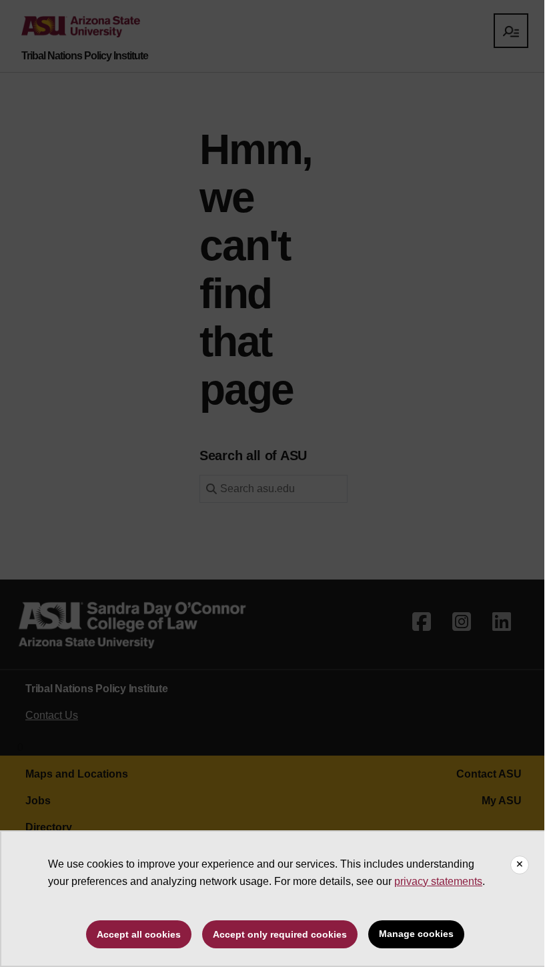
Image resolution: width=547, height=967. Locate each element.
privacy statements (438, 881)
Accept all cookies (139, 934)
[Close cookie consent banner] (519, 865)
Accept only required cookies (280, 934)
